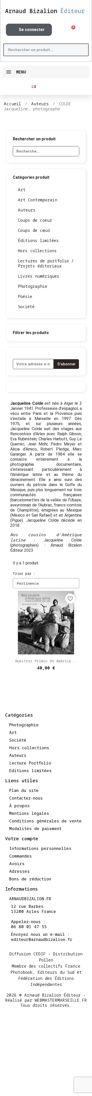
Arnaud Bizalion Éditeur (52, 995)
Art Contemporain (37, 200)
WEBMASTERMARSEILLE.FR (61, 1000)
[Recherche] (81, 50)
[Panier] (71, 30)
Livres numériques (38, 276)
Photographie (32, 286)
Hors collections (37, 250)
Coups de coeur (35, 220)
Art (22, 189)
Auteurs (27, 210)
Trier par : (24, 573)
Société (26, 306)
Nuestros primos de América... (46, 660)
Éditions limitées (38, 240)
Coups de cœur (34, 230)
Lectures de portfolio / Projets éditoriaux (46, 263)
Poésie (25, 296)
